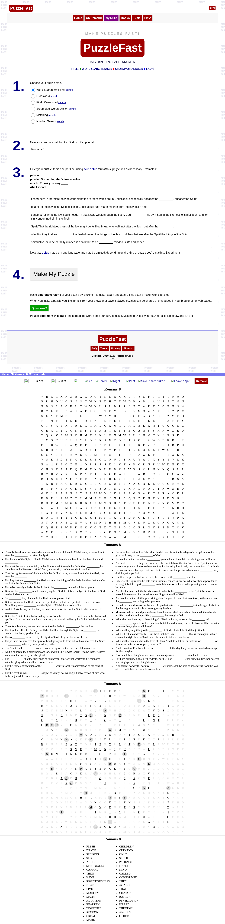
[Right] (115, 380)
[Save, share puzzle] (151, 380)
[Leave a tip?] (180, 380)
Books (125, 17)
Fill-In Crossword (51, 102)
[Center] (101, 380)
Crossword (47, 96)
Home (78, 17)
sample (69, 89)
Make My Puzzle (54, 274)
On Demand (94, 17)
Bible (137, 17)
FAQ (94, 348)
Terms (104, 348)
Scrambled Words (56, 108)
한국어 (212, 8)
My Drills (111, 17)
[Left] (88, 380)
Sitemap (128, 348)
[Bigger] (26, 380)
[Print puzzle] (130, 380)
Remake (201, 381)
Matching (46, 115)
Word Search (54, 89)
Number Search (50, 121)
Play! (147, 17)
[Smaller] (19, 380)
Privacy (115, 348)
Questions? (39, 308)
